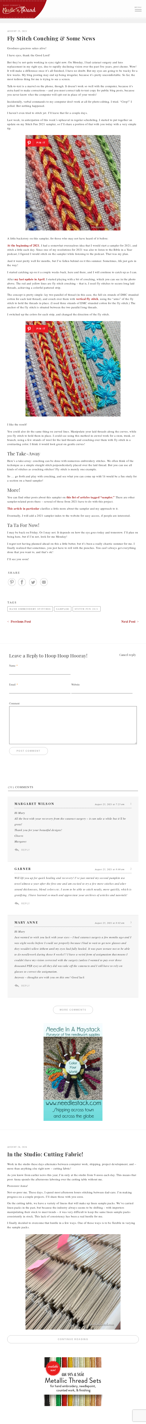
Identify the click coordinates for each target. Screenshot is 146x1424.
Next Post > (130, 621)
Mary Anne (26, 922)
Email (12, 684)
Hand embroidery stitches (30, 608)
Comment (14, 703)
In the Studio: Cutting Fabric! (45, 1154)
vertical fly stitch (87, 299)
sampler (62, 608)
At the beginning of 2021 (23, 245)
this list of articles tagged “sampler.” (91, 497)
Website (75, 684)
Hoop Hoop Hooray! (66, 655)
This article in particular (23, 508)
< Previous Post (19, 621)
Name (12, 665)
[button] (138, 8)
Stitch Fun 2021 (87, 608)
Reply (25, 850)
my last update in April (29, 279)
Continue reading (98, 1339)
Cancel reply (127, 655)
